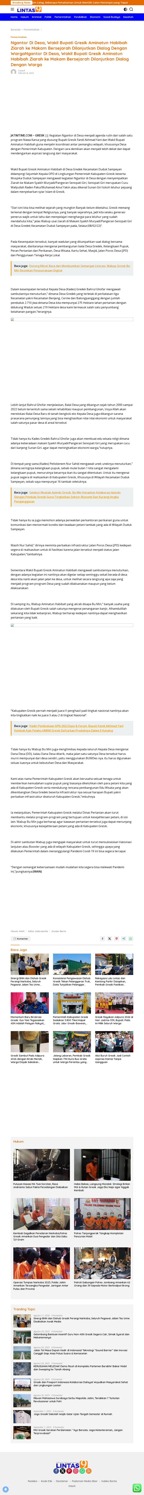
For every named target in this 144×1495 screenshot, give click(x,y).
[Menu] (13, 9)
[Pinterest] (69, 1471)
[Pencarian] (131, 9)
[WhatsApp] (82, 1471)
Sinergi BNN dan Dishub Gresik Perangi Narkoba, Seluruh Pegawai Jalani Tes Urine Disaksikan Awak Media (28, 981)
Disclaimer (62, 1481)
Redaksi (32, 1481)
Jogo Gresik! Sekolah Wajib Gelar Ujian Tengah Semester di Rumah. (73, 1414)
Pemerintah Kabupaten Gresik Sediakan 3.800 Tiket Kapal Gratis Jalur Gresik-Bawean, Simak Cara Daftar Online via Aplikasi (70, 1020)
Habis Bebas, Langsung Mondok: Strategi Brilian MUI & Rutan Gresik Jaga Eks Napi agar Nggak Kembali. (102, 1187)
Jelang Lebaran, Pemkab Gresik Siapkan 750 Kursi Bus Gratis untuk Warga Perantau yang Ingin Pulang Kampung (71, 1059)
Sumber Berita (58, 931)
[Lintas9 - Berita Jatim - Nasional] (72, 1464)
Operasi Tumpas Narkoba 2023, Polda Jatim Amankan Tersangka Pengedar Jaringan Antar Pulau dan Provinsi (40, 1285)
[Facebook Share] (102, 938)
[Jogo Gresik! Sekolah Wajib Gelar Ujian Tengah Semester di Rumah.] (22, 1416)
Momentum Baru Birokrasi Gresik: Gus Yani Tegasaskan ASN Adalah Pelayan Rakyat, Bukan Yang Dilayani (27, 1020)
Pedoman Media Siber (85, 1481)
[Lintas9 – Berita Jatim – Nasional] (29, 9)
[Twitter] (63, 1471)
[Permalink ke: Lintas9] (13, 71)
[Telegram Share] (123, 938)
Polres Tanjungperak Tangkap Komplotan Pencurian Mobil (98, 1235)
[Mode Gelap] (125, 9)
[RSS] (88, 1471)
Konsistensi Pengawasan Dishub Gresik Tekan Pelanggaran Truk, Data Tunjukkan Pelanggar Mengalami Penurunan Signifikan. (71, 981)
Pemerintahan (19, 37)
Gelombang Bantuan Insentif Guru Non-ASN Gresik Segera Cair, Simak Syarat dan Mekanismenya (81, 1336)
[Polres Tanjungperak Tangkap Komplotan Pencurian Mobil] (102, 1214)
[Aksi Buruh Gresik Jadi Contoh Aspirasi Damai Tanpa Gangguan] (114, 1041)
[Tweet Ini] (109, 938)
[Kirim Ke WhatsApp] (130, 938)
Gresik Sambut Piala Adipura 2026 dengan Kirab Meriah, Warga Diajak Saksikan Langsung (27, 1059)
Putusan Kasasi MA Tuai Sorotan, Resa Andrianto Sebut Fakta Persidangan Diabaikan (40, 1185)
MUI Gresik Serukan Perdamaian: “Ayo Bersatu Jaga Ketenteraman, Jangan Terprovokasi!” (78, 1432)
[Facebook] (56, 1471)
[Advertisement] (72, 105)
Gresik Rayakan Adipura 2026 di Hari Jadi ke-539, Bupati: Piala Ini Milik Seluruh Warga (114, 1020)
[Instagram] (75, 1471)
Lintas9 (21, 70)
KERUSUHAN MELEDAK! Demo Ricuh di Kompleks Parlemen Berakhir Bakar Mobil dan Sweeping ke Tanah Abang (80, 1368)
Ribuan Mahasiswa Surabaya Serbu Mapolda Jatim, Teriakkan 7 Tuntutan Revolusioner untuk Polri (76, 1400)
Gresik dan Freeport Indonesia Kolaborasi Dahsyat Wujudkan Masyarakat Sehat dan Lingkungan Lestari (81, 1384)
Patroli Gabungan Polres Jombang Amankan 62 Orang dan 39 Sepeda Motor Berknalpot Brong (102, 1284)
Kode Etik (46, 1481)
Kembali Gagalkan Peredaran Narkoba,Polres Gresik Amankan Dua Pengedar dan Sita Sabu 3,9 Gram (40, 1236)
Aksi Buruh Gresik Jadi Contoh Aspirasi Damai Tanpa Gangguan (112, 1059)
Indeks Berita (109, 1481)
